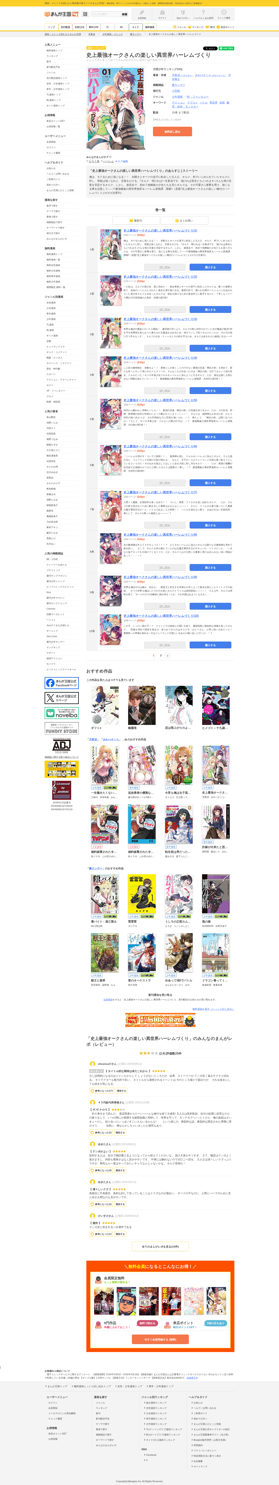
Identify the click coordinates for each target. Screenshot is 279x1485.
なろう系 (94, 161)
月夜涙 (182, 75)
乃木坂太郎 (52, 522)
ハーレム (108, 161)
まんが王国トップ (57, 1386)
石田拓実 (51, 433)
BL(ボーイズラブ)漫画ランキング (163, 1434)
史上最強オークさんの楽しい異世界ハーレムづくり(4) (160, 357)
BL (121, 27)
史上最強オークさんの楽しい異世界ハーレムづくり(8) (160, 534)
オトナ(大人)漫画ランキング (160, 1440)
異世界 (214, 102)
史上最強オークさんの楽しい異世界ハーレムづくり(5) (160, 400)
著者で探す (52, 216)
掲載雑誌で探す (54, 222)
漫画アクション (54, 658)
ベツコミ (51, 620)
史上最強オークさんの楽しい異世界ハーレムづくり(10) (161, 615)
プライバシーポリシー (205, 1450)
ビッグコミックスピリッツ (60, 586)
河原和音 (51, 461)
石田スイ (51, 428)
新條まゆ (51, 494)
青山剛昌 (51, 417)
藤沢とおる (52, 533)
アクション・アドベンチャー (61, 379)
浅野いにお (52, 422)
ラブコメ (192, 102)
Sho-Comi (51, 636)
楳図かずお (52, 444)
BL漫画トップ (53, 100)
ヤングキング (53, 647)
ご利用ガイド (53, 179)
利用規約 (198, 1445)
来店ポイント (227, 27)
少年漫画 (51, 319)
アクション (178, 102)
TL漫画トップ (53, 94)
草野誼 (49, 477)
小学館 (176, 90)
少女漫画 (51, 308)
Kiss (48, 592)
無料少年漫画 (53, 281)
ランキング (197, 27)
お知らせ (51, 168)
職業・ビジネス (54, 357)
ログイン (51, 147)
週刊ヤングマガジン (56, 575)
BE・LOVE (52, 559)
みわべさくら (210, 75)
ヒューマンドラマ (55, 346)
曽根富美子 (52, 505)
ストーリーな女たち (56, 564)
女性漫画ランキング (156, 1408)
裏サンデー (95, 868)
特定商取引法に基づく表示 (207, 1456)
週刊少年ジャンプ (55, 581)
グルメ (49, 396)
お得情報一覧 (53, 126)
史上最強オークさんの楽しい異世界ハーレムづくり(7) (160, 492)
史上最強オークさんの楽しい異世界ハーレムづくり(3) (160, 319)
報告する (121, 1090)
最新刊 (138, 220)
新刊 (212, 27)
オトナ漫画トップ (55, 105)
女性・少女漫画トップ (57, 83)
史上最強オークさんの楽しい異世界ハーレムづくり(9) (160, 577)
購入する (210, 267)
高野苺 (49, 511)
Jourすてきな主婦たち (57, 625)
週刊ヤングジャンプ (56, 603)
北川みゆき (52, 472)
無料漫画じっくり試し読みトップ (92, 1386)
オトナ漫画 (52, 335)
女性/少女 (79, 27)
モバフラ (51, 664)
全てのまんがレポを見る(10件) (160, 1246)
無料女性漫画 (53, 265)
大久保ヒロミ (53, 450)
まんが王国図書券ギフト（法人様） (212, 1434)
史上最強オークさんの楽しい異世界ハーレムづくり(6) (160, 446)
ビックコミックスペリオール (61, 669)
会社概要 (198, 1461)
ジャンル (181, 27)
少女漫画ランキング (156, 1413)
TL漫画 (50, 324)
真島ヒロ (51, 538)
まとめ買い (186, 220)
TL (107, 27)
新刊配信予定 (53, 67)
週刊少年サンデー (55, 642)
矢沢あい (51, 544)
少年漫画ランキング (156, 1424)
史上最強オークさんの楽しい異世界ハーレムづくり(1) (160, 230)
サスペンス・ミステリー (59, 363)
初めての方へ (53, 185)
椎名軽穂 (51, 488)
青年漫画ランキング (156, 1418)
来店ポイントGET (55, 121)
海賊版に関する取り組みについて (62, 757)
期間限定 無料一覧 (55, 287)
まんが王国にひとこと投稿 (60, 190)
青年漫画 (51, 313)
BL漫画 (50, 330)
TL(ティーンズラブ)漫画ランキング (164, 1429)
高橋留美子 (52, 516)
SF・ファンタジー (55, 390)
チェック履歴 (53, 153)
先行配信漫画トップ (56, 78)
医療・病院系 (53, 401)
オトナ (135, 27)
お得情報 (53, 1439)
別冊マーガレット (55, 614)
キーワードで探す (55, 227)
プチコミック (53, 570)
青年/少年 (94, 27)
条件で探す (52, 205)
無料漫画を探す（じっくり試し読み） (213, 1009)
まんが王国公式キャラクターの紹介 (212, 1429)
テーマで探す (53, 211)
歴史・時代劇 (53, 368)
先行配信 (65, 27)
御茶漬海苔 (52, 455)
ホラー (49, 385)
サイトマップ (200, 1466)
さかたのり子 (53, 483)
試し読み (165, 267)
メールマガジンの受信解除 (62, 1413)
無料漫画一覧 (53, 259)
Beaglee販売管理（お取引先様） (210, 1440)
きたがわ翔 (52, 466)
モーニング (52, 631)
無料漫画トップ (54, 50)
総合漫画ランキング (156, 1402)
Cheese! (50, 609)
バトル (204, 102)
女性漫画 (51, 302)
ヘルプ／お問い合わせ (57, 173)
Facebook (151, 1455)
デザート (51, 653)
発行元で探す (53, 233)
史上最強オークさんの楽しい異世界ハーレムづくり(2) (160, 276)
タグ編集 (122, 161)
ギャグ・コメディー (56, 352)
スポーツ (51, 374)
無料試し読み (172, 131)
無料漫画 (149, 27)
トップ (51, 27)
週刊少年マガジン (55, 598)
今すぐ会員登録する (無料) (160, 1339)
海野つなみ (52, 439)
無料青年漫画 (53, 276)
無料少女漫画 (53, 270)
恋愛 (48, 341)
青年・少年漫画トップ (57, 89)
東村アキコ (52, 527)
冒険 (222, 102)
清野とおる (52, 499)
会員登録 (51, 142)
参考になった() (104, 1090)
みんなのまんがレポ (56, 238)
